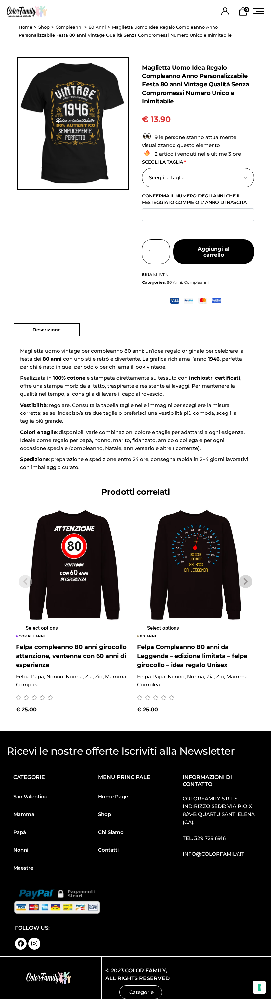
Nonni (20, 850)
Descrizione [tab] (46, 330)
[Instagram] (34, 944)
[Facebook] (21, 944)
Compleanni (196, 282)
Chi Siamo (111, 832)
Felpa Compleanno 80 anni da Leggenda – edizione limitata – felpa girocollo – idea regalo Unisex (192, 656)
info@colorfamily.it (213, 854)
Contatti (108, 850)
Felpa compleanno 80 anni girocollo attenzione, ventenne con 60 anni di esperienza (71, 656)
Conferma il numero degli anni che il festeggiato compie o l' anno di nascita (194, 199)
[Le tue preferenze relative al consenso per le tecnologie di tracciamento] (259, 987)
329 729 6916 (210, 838)
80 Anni (174, 282)
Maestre (23, 868)
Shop (104, 814)
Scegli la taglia (164, 162)
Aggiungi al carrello (214, 252)
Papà (19, 832)
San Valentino (30, 796)
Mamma (23, 814)
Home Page (113, 796)
